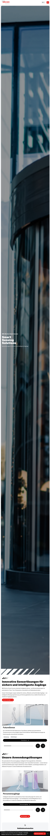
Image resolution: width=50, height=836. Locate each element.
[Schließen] (48, 833)
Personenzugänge (24, 804)
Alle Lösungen (24, 816)
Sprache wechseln (39, 833)
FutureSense (24, 740)
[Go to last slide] (38, 746)
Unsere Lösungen (7, 700)
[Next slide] (43, 746)
